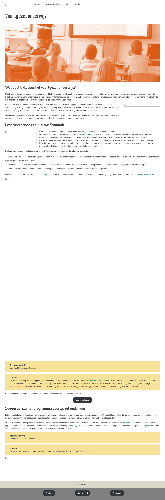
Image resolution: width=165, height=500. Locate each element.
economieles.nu (82, 400)
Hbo (67, 4)
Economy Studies (76, 425)
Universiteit (77, 4)
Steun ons (117, 493)
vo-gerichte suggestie (141, 425)
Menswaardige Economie (98, 380)
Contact (49, 493)
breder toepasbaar (83, 134)
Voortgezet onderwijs (53, 4)
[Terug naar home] (17, 4)
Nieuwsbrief (82, 493)
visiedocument (129, 422)
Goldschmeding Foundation (142, 174)
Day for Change (42, 174)
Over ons (37, 4)
